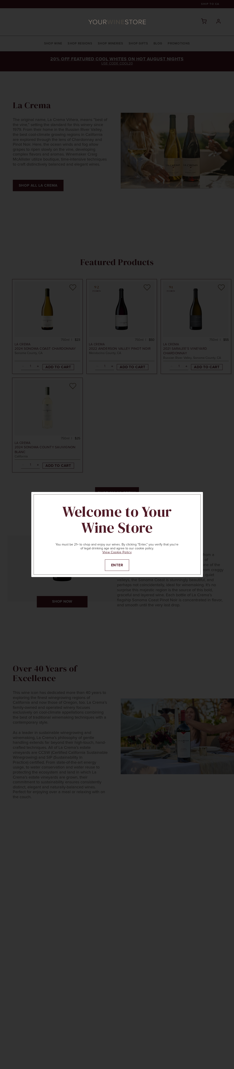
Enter (117, 565)
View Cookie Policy (117, 552)
